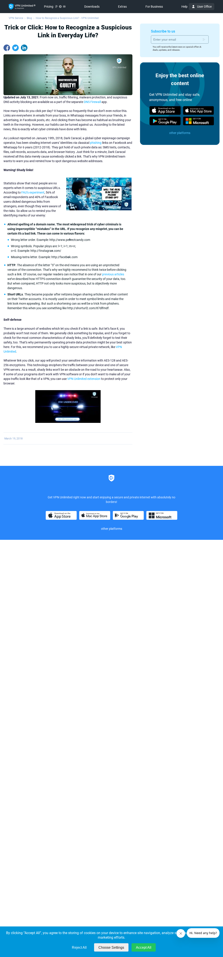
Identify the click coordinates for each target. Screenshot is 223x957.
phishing (95, 142)
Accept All (143, 947)
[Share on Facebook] (6, 48)
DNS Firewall (92, 102)
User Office (204, 6)
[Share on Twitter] (15, 48)
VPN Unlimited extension (83, 379)
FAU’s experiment (32, 192)
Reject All (79, 947)
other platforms (179, 133)
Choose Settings (111, 947)
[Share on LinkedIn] (24, 48)
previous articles (113, 274)
